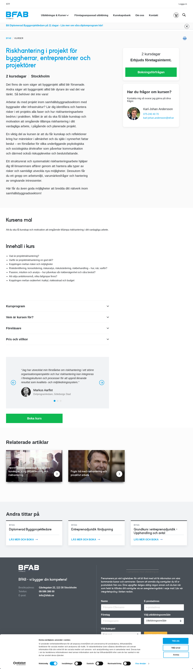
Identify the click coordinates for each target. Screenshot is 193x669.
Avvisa (176, 655)
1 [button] (55, 401)
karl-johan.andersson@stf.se (158, 118)
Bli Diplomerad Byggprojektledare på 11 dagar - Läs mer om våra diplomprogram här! (54, 25)
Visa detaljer (140, 664)
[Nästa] (101, 382)
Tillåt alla (175, 641)
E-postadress (151, 601)
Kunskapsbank (122, 15)
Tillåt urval (175, 648)
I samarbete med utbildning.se (142, 571)
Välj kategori (108, 628)
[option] (57, 381)
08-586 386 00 (46, 591)
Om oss (139, 15)
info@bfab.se (46, 595)
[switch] (78, 663)
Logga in (183, 4)
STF (8, 4)
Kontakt (153, 15)
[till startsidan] (29, 569)
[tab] (54, 401)
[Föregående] (13, 382)
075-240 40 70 (151, 114)
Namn (104, 601)
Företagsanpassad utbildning (91, 15)
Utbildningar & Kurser (53, 15)
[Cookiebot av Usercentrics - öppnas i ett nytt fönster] (19, 663)
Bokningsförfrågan (151, 72)
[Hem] (17, 15)
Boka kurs (34, 418)
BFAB (8, 38)
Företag (105, 615)
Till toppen (182, 334)
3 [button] (61, 401)
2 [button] (58, 401)
